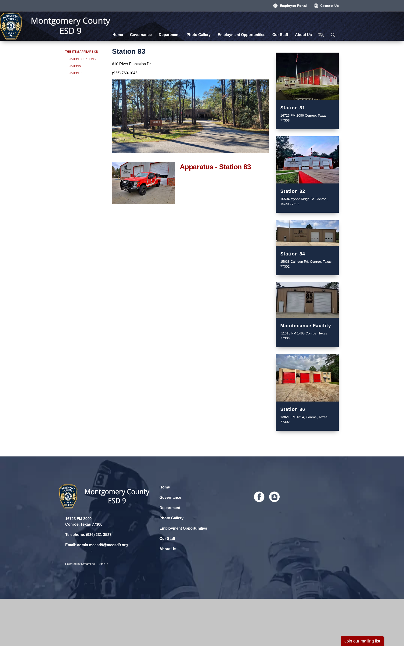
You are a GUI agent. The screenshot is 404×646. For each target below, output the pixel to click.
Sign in (103, 564)
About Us (167, 549)
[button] (333, 35)
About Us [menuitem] (303, 35)
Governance (170, 497)
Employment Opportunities (183, 528)
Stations (74, 66)
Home (164, 487)
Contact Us (329, 5)
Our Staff (167, 539)
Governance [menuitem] (141, 35)
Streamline (88, 564)
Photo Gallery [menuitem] (199, 35)
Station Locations (82, 59)
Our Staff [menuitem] (280, 35)
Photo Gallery (171, 518)
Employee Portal (293, 5)
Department (169, 508)
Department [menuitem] (169, 35)
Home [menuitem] (117, 35)
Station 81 (75, 73)
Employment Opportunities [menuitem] (241, 35)
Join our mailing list (362, 641)
